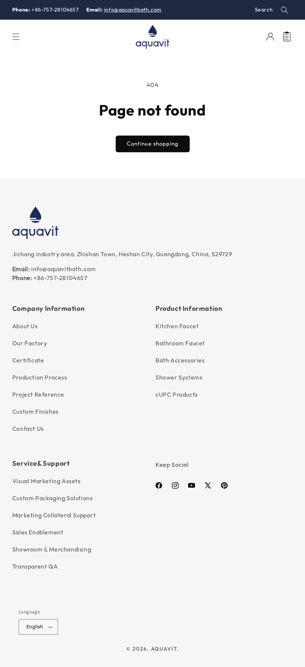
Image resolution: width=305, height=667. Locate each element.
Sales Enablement (38, 532)
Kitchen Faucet (177, 326)
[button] (284, 10)
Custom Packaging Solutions (52, 498)
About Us (25, 326)
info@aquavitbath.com (132, 9)
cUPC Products (176, 394)
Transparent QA (35, 566)
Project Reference (38, 394)
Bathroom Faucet (180, 343)
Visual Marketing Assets (46, 481)
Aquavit (164, 649)
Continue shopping (153, 143)
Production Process (39, 377)
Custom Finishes (35, 411)
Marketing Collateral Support (54, 515)
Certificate (28, 360)
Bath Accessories (180, 360)
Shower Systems (178, 377)
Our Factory (29, 343)
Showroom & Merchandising (51, 549)
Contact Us (28, 428)
